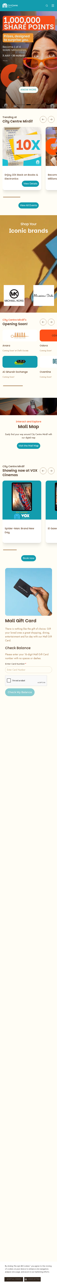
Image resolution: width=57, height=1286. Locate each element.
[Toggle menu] (53, 5)
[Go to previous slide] (43, 119)
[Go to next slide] (51, 119)
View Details (30, 183)
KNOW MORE (28, 89)
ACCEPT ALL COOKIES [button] (14, 1279)
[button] (32, 1279)
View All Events (28, 205)
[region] (28, 60)
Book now (28, 558)
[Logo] (10, 5)
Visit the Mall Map (29, 445)
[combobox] (47, 5)
